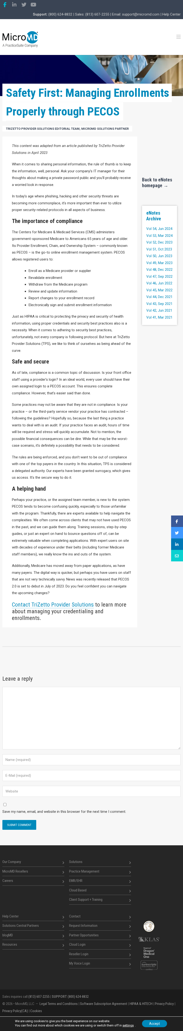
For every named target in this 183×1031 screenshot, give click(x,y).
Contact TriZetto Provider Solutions (53, 604)
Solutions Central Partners (20, 925)
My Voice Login (79, 963)
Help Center (171, 14)
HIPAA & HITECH (141, 1004)
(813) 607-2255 (97, 14)
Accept (154, 1024)
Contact (75, 916)
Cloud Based (77, 890)
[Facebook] (5, 5)
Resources (9, 944)
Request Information (83, 925)
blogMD (7, 935)
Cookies (36, 1011)
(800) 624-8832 (60, 14)
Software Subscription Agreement (103, 1004)
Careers (7, 881)
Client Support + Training (85, 899)
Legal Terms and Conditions (59, 1004)
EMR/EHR (75, 881)
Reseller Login (78, 954)
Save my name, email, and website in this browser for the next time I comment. (64, 811)
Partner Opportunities (84, 935)
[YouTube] (33, 5)
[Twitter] (24, 5)
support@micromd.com (140, 14)
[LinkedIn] (14, 5)
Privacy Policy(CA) (15, 1011)
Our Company (11, 862)
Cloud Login (77, 944)
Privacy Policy (164, 1004)
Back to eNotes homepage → (157, 182)
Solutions (75, 862)
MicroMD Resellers (15, 871)
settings (128, 1025)
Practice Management (84, 871)
